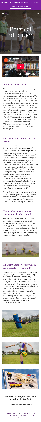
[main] (20, 32)
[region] (20, 5)
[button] (2, 13)
